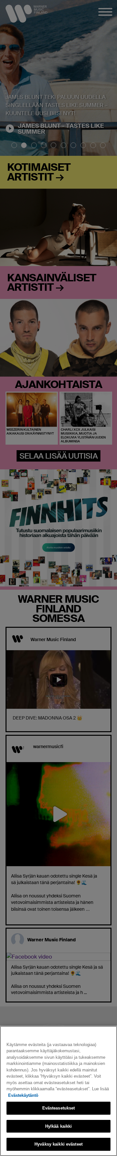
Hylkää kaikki (58, 1126)
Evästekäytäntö (23, 1095)
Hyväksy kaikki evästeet (58, 1144)
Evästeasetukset (58, 1108)
